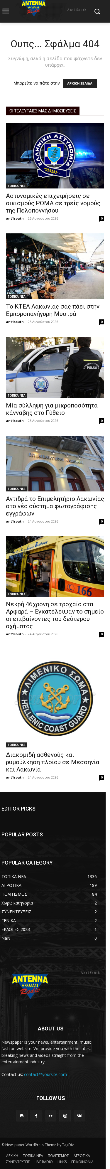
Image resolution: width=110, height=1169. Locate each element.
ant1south (15, 218)
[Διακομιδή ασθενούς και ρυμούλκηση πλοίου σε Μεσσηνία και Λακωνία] (55, 698)
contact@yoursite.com (45, 1074)
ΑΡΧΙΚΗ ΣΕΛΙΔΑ (79, 83)
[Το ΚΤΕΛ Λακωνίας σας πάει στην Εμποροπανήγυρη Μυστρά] (55, 266)
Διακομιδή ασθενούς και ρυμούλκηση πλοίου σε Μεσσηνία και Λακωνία (52, 762)
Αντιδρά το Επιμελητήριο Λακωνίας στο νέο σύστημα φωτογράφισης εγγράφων (55, 506)
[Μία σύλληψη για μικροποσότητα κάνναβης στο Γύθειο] (55, 367)
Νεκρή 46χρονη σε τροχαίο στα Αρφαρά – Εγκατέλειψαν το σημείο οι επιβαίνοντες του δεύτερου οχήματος (55, 615)
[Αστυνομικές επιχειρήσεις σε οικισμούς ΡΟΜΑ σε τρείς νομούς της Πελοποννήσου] (55, 155)
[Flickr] (50, 1115)
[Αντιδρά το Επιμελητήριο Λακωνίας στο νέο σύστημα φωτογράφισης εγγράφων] (55, 463)
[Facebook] (36, 1115)
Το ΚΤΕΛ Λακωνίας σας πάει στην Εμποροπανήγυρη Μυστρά (52, 310)
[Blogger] (22, 1115)
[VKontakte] (79, 1115)
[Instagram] (65, 1115)
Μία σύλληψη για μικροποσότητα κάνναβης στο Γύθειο (52, 409)
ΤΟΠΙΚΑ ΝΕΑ (17, 186)
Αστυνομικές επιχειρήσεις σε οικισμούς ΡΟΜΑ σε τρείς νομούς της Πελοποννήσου (53, 203)
